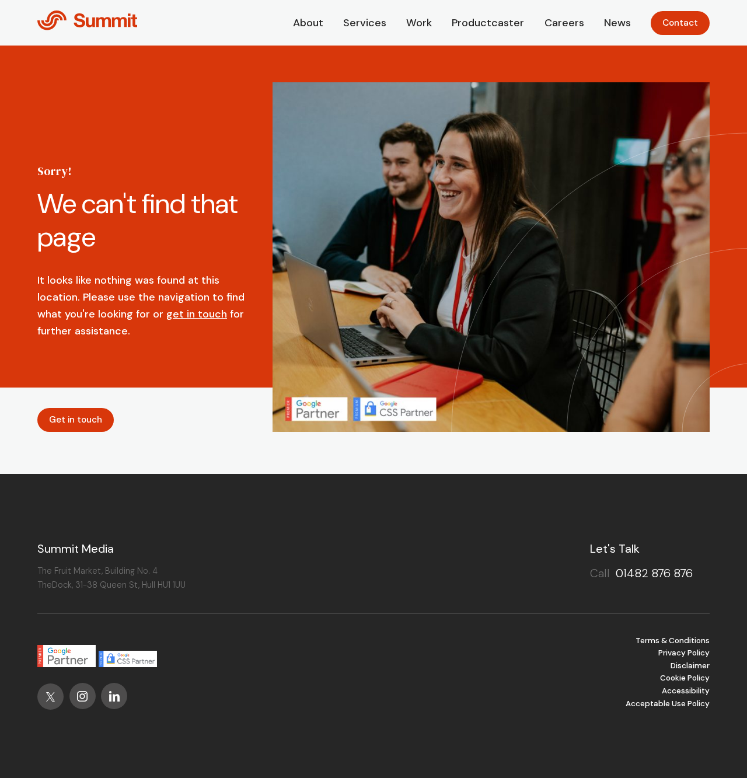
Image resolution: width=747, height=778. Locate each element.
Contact (680, 23)
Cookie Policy (685, 678)
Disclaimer (690, 666)
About (308, 23)
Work (419, 23)
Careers (564, 23)
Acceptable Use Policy (668, 704)
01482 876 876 (654, 573)
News (617, 23)
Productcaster (488, 23)
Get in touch (75, 419)
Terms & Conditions (673, 641)
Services (364, 23)
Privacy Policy (684, 653)
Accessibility (686, 691)
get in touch (196, 314)
